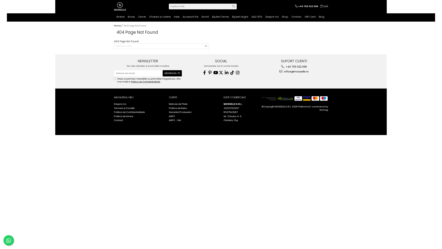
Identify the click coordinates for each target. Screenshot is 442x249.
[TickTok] (232, 73)
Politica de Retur (178, 108)
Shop (285, 17)
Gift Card (310, 17)
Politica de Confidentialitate (145, 81)
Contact (296, 17)
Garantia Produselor (180, 112)
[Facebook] (204, 73)
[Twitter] (221, 73)
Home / (118, 25)
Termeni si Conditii (124, 108)
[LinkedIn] (226, 73)
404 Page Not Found (134, 25)
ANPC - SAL (175, 120)
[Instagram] (238, 73)
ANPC (172, 116)
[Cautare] (233, 6)
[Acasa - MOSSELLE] (131, 6)
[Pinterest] (210, 73)
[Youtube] (215, 73)
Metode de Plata (178, 104)
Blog (321, 17)
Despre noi (272, 17)
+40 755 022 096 (296, 66)
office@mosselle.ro (296, 71)
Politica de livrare (123, 116)
